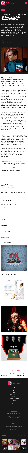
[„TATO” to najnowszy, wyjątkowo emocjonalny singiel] (23, 442)
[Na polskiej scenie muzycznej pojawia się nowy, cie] (11, 442)
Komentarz (3, 207)
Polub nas (14, 429)
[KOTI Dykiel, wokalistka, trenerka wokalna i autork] (11, 448)
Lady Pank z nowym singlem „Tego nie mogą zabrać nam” (21, 373)
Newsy (3, 10)
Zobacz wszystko (21, 435)
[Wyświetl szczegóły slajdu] (14, 319)
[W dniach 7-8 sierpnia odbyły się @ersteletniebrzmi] (4, 448)
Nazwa (3, 219)
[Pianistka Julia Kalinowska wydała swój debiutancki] (23, 448)
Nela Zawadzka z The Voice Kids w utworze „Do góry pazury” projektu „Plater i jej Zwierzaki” (8, 373)
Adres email (4, 225)
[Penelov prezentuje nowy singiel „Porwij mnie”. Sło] (17, 448)
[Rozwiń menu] (19, 3)
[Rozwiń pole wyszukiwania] (26, 3)
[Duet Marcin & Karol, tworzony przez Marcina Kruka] (17, 442)
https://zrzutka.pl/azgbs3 (12, 187)
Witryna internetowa (5, 231)
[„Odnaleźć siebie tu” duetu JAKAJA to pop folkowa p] (4, 442)
